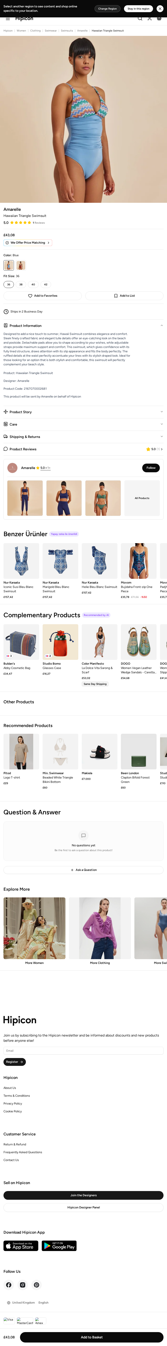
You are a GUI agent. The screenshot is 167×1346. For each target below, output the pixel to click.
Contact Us (11, 1160)
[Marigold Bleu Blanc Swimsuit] (60, 561)
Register (12, 1062)
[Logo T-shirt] (21, 751)
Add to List (127, 296)
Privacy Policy (12, 1103)
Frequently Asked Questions (22, 1152)
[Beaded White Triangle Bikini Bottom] (60, 751)
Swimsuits (67, 30)
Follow (151, 468)
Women (21, 30)
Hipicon (8, 30)
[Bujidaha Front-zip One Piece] (139, 561)
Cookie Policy (12, 1111)
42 (45, 284)
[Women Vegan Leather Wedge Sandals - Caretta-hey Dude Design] (139, 642)
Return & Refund (14, 1144)
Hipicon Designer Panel (83, 1207)
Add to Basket (92, 1337)
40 (33, 284)
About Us (9, 1088)
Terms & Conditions (16, 1096)
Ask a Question (86, 870)
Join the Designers (83, 1195)
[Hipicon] (24, 19)
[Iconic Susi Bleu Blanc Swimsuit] (21, 561)
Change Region (107, 8)
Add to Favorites (45, 296)
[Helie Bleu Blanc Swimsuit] (99, 561)
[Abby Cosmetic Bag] (21, 642)
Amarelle (82, 30)
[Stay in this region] (160, 8)
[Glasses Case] (60, 642)
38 (20, 284)
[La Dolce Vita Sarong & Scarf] (99, 642)
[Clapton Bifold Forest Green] (139, 751)
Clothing (35, 30)
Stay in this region (138, 8)
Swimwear (51, 30)
